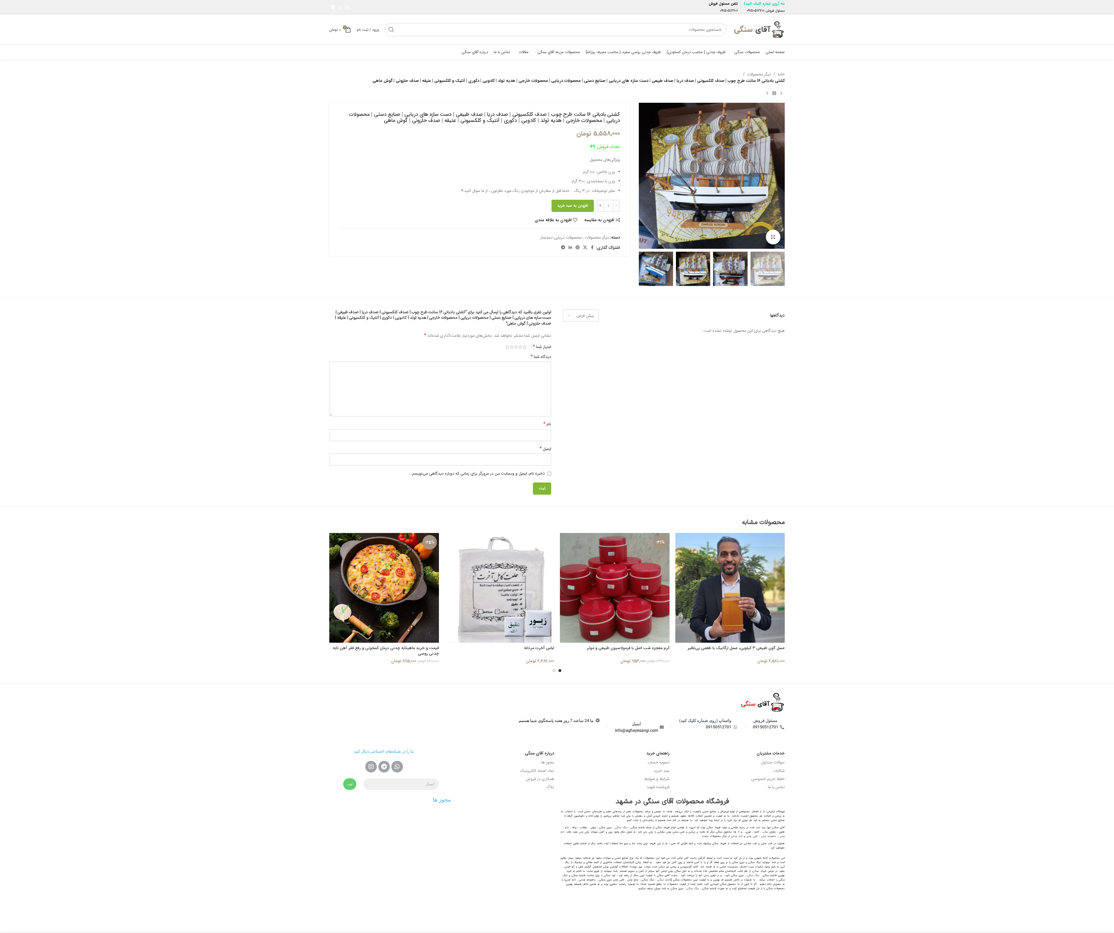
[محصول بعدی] (767, 93)
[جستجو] (391, 29)
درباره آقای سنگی (539, 753)
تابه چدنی (736, 836)
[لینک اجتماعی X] (585, 248)
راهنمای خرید (658, 753)
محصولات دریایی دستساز (561, 237)
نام (547, 424)
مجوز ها (547, 762)
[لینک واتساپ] (340, 7)
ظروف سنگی (759, 871)
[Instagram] (371, 766)
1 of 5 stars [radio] (524, 347)
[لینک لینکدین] (570, 248)
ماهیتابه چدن (768, 836)
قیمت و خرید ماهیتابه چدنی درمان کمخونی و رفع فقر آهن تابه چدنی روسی (386, 651)
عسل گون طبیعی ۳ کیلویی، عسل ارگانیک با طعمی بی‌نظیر (736, 648)
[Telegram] (384, 766)
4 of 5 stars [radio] (511, 347)
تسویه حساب (659, 762)
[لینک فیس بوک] (592, 248)
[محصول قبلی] (781, 93)
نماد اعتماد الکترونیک (537, 771)
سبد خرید (662, 771)
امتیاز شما (542, 347)
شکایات (779, 771)
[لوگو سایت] (758, 29)
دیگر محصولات (759, 74)
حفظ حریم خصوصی (768, 779)
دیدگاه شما (541, 357)
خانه (781, 74)
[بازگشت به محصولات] (774, 93)
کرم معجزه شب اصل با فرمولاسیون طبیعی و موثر (628, 648)
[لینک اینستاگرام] (347, 7)
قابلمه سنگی (664, 880)
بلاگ (550, 787)
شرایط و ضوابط (657, 779)
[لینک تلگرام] (333, 7)
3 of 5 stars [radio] (516, 347)
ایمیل (545, 449)
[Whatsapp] (397, 766)
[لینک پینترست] (577, 248)
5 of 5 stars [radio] (507, 347)
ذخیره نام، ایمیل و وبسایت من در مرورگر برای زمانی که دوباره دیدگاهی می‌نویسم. (478, 473)
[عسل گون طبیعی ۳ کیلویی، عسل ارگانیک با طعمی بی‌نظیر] (730, 588)
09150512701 (755, 10)
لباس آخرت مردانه (539, 648)
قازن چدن (751, 836)
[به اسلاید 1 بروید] (559, 670)
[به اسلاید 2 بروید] (554, 670)
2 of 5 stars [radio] (520, 347)
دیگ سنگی (621, 828)
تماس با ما (776, 787)
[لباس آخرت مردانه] (499, 588)
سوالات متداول (773, 762)
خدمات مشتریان (771, 753)
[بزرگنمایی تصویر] (773, 237)
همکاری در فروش (540, 779)
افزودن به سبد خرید (572, 206)
